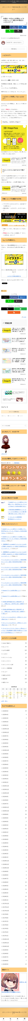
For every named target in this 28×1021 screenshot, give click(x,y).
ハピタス (4, 290)
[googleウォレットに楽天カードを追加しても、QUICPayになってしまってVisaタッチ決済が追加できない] (4, 502)
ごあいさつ (4, 453)
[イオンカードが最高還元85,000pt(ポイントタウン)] (4, 517)
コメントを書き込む (14, 411)
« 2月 (2, 701)
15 (10, 694)
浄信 (4, 613)
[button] (18, 31)
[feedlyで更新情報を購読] (20, 308)
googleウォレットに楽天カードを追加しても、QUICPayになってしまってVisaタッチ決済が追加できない (17, 504)
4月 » (6, 701)
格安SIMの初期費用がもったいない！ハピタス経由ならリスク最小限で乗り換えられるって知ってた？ (17, 511)
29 (10, 697)
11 (21, 692)
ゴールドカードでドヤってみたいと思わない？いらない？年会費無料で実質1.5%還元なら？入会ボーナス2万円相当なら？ (14, 630)
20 (3, 696)
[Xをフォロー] (7, 308)
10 (17, 692)
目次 (12, 48)
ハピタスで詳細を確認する (14, 276)
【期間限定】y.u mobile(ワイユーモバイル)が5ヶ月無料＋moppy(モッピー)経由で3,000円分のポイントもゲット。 (14, 546)
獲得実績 (16, 462)
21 (6, 696)
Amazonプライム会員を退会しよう (12, 590)
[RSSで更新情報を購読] (14, 312)
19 (24, 694)
